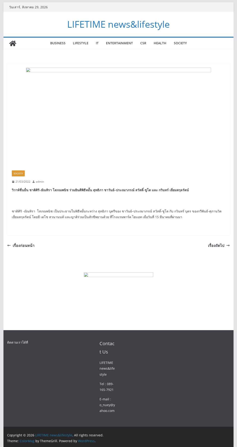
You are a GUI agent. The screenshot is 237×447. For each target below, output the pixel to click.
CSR (143, 43)
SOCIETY (180, 43)
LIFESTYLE (80, 43)
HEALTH (160, 43)
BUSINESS (57, 43)
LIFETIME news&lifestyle (118, 24)
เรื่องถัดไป (216, 245)
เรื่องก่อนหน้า (23, 245)
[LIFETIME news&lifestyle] (12, 43)
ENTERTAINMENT (119, 43)
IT (97, 43)
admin (40, 182)
